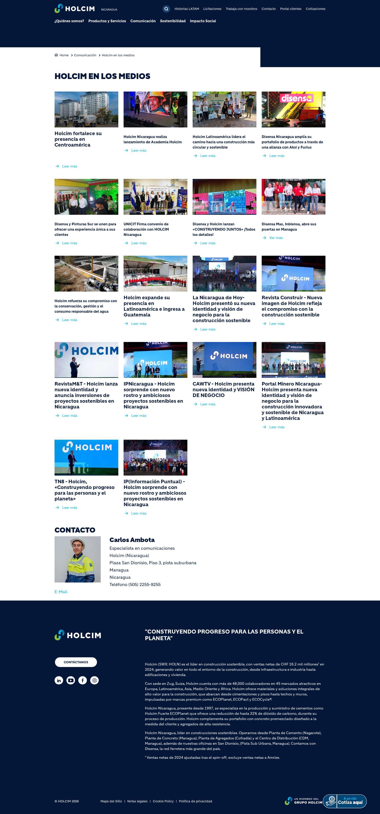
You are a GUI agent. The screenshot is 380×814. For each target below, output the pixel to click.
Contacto (269, 9)
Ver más (276, 237)
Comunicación (143, 21)
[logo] (75, 9)
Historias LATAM (187, 9)
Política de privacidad (195, 801)
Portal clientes (290, 9)
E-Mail (61, 591)
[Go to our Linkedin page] (60, 680)
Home (64, 55)
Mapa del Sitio (111, 801)
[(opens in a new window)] (86, 109)
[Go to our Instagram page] (95, 680)
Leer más (69, 166)
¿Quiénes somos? (69, 21)
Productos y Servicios (107, 21)
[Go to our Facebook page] (83, 680)
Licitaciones (212, 9)
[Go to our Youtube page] (71, 680)
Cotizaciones (315, 9)
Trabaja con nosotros (241, 9)
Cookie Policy (163, 801)
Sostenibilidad (173, 21)
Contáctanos (76, 662)
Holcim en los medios (118, 55)
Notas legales (137, 801)
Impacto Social (203, 21)
